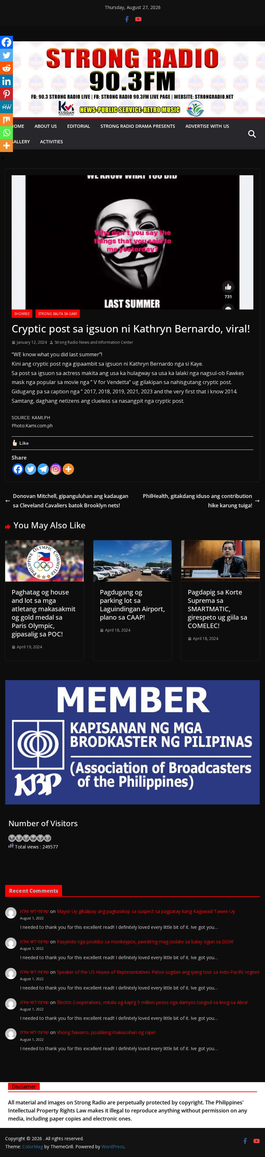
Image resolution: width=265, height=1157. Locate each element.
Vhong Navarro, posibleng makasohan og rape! (106, 1032)
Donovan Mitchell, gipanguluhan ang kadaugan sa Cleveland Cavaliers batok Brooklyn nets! (70, 500)
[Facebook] (18, 469)
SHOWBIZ (22, 313)
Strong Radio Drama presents (138, 126)
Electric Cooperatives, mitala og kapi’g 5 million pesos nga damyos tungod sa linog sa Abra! (152, 1002)
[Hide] (2, 158)
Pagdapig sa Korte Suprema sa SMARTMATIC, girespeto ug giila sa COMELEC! (217, 609)
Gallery (20, 141)
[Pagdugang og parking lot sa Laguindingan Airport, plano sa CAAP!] (132, 544)
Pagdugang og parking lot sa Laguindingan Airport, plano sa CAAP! (132, 605)
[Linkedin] (6, 81)
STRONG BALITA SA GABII (57, 313)
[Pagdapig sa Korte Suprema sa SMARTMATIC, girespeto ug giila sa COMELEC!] (220, 544)
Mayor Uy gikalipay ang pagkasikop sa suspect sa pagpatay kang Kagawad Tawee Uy (146, 911)
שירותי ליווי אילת (34, 911)
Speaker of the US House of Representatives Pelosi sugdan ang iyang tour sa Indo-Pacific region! (158, 972)
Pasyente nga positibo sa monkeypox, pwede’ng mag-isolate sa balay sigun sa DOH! (145, 942)
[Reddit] (6, 68)
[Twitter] (30, 469)
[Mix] (6, 119)
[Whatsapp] (6, 132)
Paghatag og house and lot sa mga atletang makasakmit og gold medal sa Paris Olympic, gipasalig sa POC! (44, 613)
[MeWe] (6, 106)
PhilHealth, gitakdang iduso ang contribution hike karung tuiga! (197, 500)
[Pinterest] (6, 93)
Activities (51, 141)
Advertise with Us (207, 126)
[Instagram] (55, 469)
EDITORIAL (78, 126)
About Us (46, 126)
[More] (68, 469)
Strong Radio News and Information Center (94, 342)
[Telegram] (43, 469)
